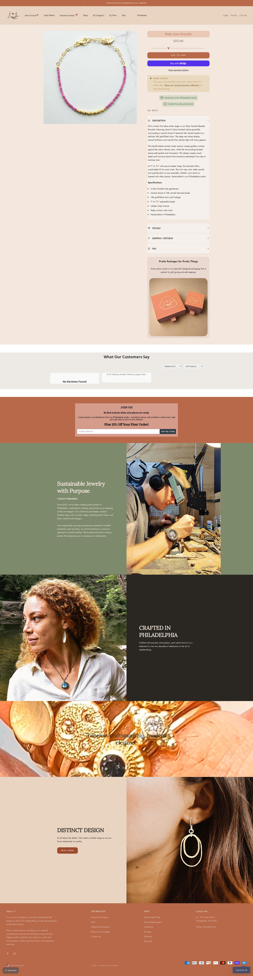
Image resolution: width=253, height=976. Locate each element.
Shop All (148, 941)
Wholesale (141, 15)
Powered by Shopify (111, 965)
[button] (241, 970)
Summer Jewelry (67, 15)
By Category (98, 15)
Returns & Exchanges (100, 931)
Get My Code (168, 431)
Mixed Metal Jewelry (153, 922)
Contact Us (96, 936)
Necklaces (148, 926)
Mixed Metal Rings (152, 917)
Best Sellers (49, 15)
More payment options (178, 70)
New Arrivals (30, 15)
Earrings (147, 931)
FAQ (93, 922)
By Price (113, 15)
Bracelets (148, 936)
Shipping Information (100, 926)
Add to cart (178, 55)
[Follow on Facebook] (7, 953)
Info (124, 15)
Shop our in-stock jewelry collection (182, 85)
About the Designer (99, 917)
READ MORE (67, 850)
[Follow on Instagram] (14, 953)
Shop (85, 15)
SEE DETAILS (140, 3)
